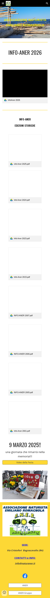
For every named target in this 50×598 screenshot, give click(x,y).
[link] (25, 86)
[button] (3, 3)
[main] (25, 22)
